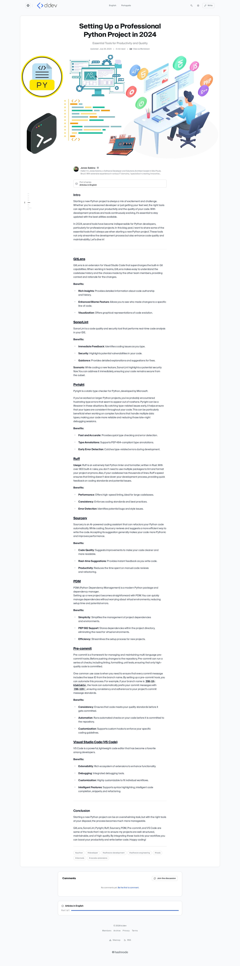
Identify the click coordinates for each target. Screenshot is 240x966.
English (112, 5)
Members (106, 930)
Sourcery (30, 218)
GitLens (29, 203)
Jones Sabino (88, 168)
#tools (157, 853)
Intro (28, 199)
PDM (28, 222)
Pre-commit (31, 226)
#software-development (114, 853)
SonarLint (30, 206)
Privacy (126, 930)
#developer (93, 853)
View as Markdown (141, 49)
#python (79, 853)
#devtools (79, 858)
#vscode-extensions (98, 858)
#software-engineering (139, 853)
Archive (116, 930)
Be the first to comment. (128, 887)
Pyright (29, 210)
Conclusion (31, 236)
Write (210, 5)
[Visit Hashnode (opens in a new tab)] (120, 952)
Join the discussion (166, 878)
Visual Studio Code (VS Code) (36, 231)
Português (126, 5)
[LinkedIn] (98, 168)
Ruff (28, 214)
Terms (135, 930)
